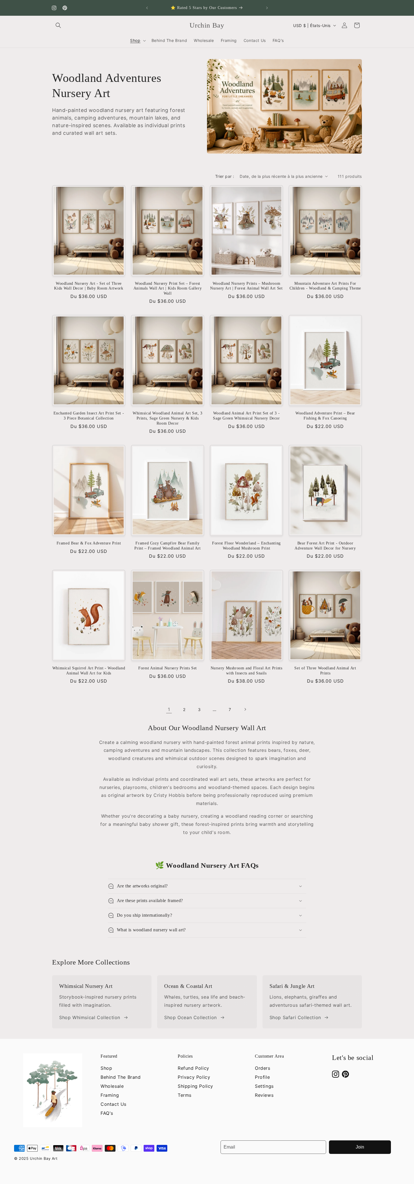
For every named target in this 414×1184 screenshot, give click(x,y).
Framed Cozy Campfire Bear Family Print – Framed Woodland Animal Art (167, 545)
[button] (58, 25)
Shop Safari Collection (295, 1017)
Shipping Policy (195, 1086)
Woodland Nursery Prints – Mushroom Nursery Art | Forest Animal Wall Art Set (246, 286)
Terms (185, 1095)
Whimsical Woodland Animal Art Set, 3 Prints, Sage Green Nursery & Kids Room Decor (167, 418)
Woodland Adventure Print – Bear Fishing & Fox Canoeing (325, 415)
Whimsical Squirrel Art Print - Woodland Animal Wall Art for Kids (88, 670)
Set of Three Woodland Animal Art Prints (325, 670)
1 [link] (169, 709)
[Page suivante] (245, 709)
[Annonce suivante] (267, 8)
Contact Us (113, 1104)
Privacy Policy (194, 1077)
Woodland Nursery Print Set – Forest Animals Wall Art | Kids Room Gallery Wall (167, 288)
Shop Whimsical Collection (89, 1017)
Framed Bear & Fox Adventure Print (89, 543)
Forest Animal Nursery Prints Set (167, 668)
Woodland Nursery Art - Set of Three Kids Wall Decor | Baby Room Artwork (88, 286)
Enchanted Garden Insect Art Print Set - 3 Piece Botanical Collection (89, 415)
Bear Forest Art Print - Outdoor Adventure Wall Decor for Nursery (325, 545)
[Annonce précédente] (147, 8)
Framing (110, 1095)
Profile (262, 1077)
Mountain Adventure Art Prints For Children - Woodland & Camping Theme (325, 286)
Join (360, 1147)
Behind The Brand (121, 1077)
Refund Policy (193, 1068)
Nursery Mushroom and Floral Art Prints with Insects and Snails (246, 670)
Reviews (264, 1095)
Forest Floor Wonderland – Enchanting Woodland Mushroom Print (246, 545)
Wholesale (112, 1086)
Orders (262, 1068)
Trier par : (224, 176)
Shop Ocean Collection (190, 1017)
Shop (106, 1068)
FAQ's (107, 1113)
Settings (264, 1086)
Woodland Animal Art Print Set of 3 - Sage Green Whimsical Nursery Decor (246, 415)
